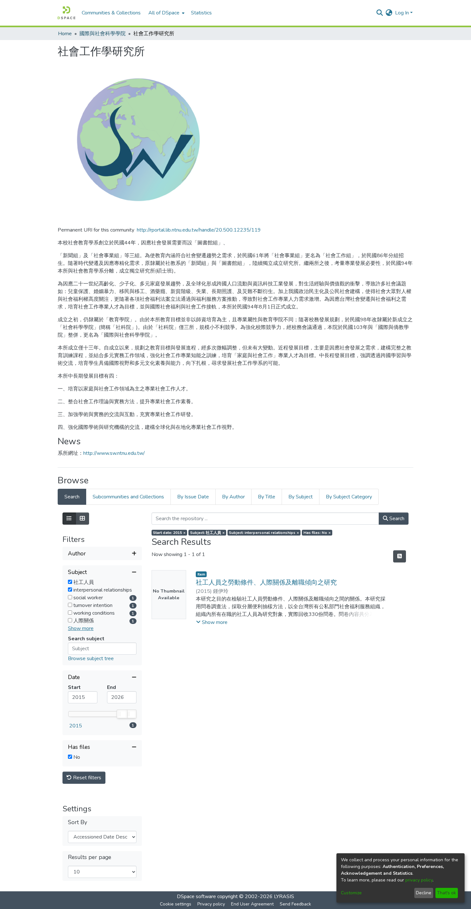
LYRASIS (284, 896)
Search (396, 518)
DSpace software (196, 896)
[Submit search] (380, 13)
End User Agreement (252, 904)
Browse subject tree (91, 658)
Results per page (89, 857)
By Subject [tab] (300, 496)
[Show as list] (69, 518)
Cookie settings (175, 904)
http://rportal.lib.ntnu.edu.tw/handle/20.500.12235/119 (199, 229)
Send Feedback (295, 904)
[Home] (66, 12)
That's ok (446, 893)
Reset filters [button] (86, 777)
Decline (423, 893)
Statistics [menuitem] (201, 12)
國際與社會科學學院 (102, 33)
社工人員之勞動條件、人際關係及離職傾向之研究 (266, 582)
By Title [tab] (266, 496)
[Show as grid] (82, 518)
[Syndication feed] (399, 556)
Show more (81, 628)
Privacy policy (211, 904)
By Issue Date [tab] (193, 496)
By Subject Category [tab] (349, 496)
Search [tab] (71, 496)
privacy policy (419, 880)
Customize (351, 893)
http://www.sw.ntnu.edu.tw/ (114, 453)
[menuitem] (166, 13)
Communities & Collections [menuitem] (111, 12)
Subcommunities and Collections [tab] (128, 496)
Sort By (77, 822)
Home (65, 33)
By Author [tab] (233, 496)
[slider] (121, 713)
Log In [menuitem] (402, 12)
